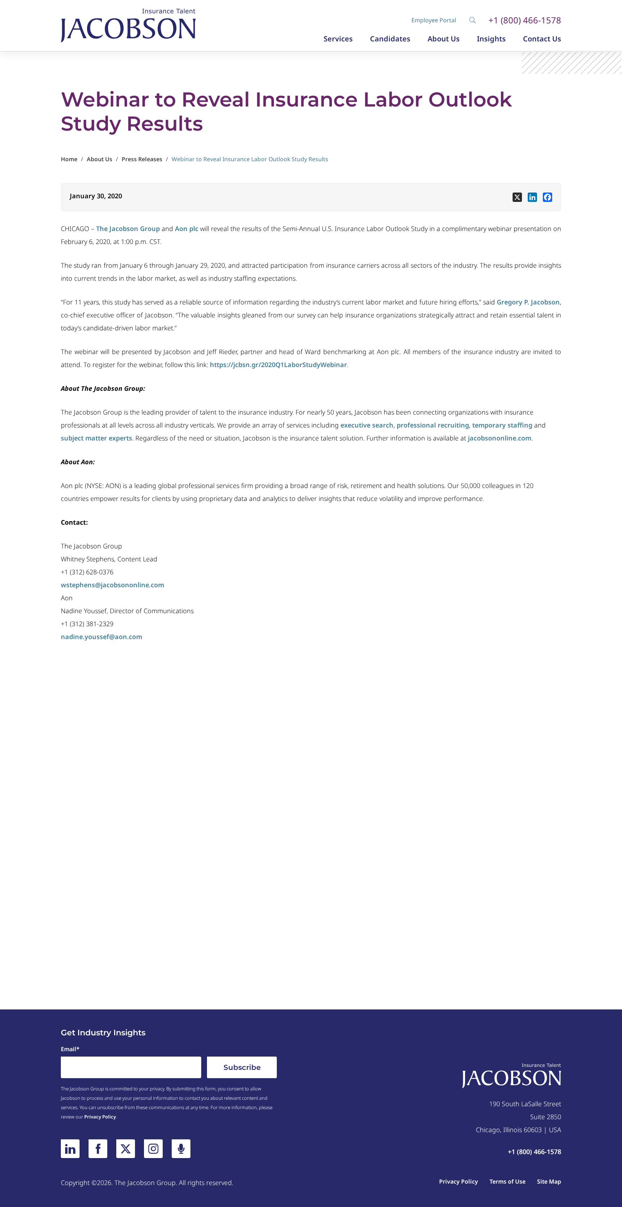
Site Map (549, 1181)
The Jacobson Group (128, 228)
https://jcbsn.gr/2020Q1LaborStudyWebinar (278, 364)
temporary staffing (502, 425)
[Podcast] (181, 1148)
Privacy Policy (100, 1116)
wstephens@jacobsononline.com (112, 584)
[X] (517, 197)
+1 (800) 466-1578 (524, 20)
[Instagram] (153, 1148)
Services (338, 38)
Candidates (390, 38)
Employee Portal (433, 20)
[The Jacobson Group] (128, 25)
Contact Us (542, 38)
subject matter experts (96, 438)
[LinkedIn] (70, 1148)
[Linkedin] (532, 197)
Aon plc (186, 228)
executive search (367, 425)
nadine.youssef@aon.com (101, 636)
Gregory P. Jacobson (528, 302)
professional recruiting (433, 425)
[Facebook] (547, 197)
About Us (444, 38)
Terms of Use (508, 1181)
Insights (491, 38)
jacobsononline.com (499, 438)
